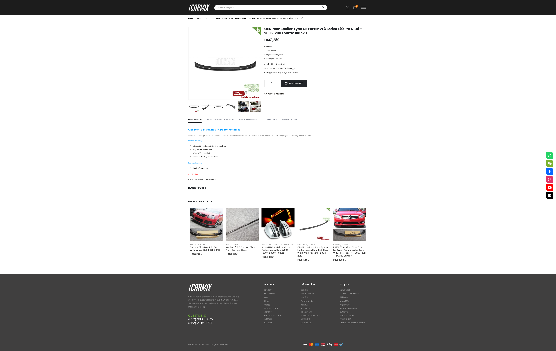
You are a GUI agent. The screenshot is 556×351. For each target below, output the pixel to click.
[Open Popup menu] (363, 7)
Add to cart (296, 83)
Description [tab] (195, 119)
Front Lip (201, 245)
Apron (235, 245)
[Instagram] (549, 179)
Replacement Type (276, 245)
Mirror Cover (289, 245)
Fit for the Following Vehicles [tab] (280, 119)
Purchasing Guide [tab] (248, 119)
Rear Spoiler (292, 72)
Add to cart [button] (218, 213)
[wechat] (549, 163)
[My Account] (347, 7)
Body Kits (280, 72)
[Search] (323, 7)
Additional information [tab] (220, 119)
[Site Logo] (199, 8)
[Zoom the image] (200, 284)
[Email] (549, 195)
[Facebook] (549, 171)
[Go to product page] (206, 224)
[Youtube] (549, 187)
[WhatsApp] (549, 155)
